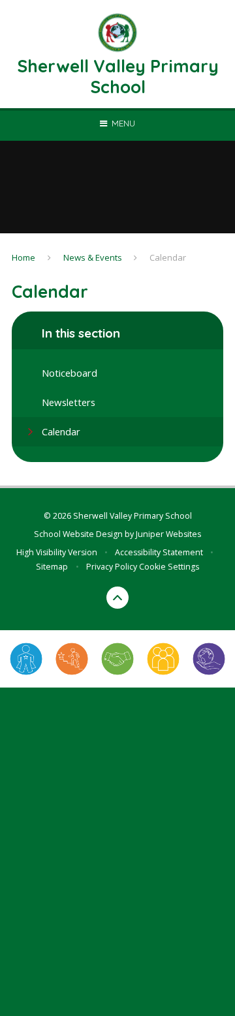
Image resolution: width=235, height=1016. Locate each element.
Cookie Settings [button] (169, 566)
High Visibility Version (56, 552)
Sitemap (52, 566)
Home (23, 257)
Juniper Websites (168, 534)
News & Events (92, 257)
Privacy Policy (111, 566)
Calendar (167, 257)
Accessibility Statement (159, 552)
